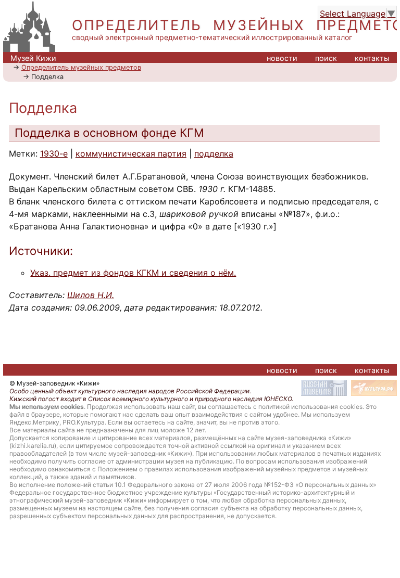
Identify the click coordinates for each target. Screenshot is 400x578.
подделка (213, 153)
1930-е (54, 153)
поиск (326, 58)
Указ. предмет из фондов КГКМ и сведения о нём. (133, 272)
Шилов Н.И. (90, 295)
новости (282, 58)
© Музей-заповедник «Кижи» (54, 383)
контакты (372, 58)
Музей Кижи (33, 58)
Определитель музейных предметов (81, 67)
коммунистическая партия (131, 153)
